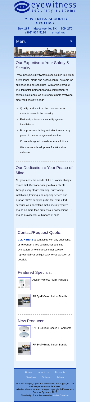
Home (28, 372)
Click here (25, 239)
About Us (43, 372)
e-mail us (58, 32)
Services (31, 377)
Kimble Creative (60, 395)
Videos (46, 377)
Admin (60, 377)
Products (60, 372)
